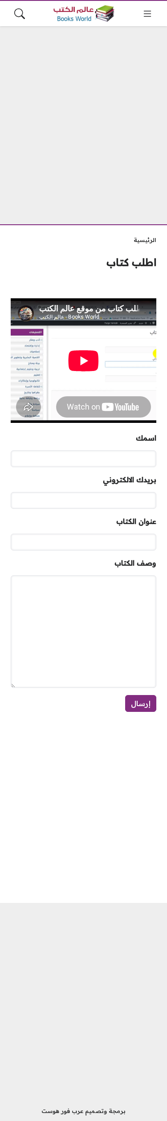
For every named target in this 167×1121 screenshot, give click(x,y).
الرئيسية (145, 239)
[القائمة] (147, 14)
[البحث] (20, 14)
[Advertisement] (83, 120)
